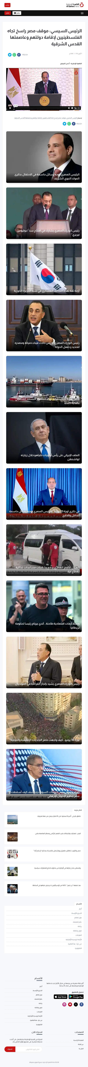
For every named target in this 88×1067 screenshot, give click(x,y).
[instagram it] (64, 1004)
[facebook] (19, 55)
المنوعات (79, 935)
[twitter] (10, 55)
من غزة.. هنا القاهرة (75, 944)
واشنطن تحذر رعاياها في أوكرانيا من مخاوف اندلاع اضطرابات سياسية (57, 868)
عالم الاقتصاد (77, 922)
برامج (18, 13)
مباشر (7, 5)
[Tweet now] (76, 1004)
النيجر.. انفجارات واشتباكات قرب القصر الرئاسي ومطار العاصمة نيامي (58, 833)
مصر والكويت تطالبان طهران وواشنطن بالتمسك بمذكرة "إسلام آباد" (57, 851)
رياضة (80, 926)
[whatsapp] (14, 55)
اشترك (9, 1049)
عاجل (7, 13)
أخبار (80, 909)
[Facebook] (82, 1004)
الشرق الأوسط (77, 913)
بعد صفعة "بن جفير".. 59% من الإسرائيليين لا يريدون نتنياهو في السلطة (57, 885)
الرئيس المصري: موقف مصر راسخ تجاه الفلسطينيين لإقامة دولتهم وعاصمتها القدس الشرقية (45, 118)
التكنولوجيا (78, 948)
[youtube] (70, 1004)
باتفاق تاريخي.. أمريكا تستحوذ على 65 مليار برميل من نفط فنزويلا (59, 816)
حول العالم (78, 918)
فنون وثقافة (77, 931)
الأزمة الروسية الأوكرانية (74, 939)
